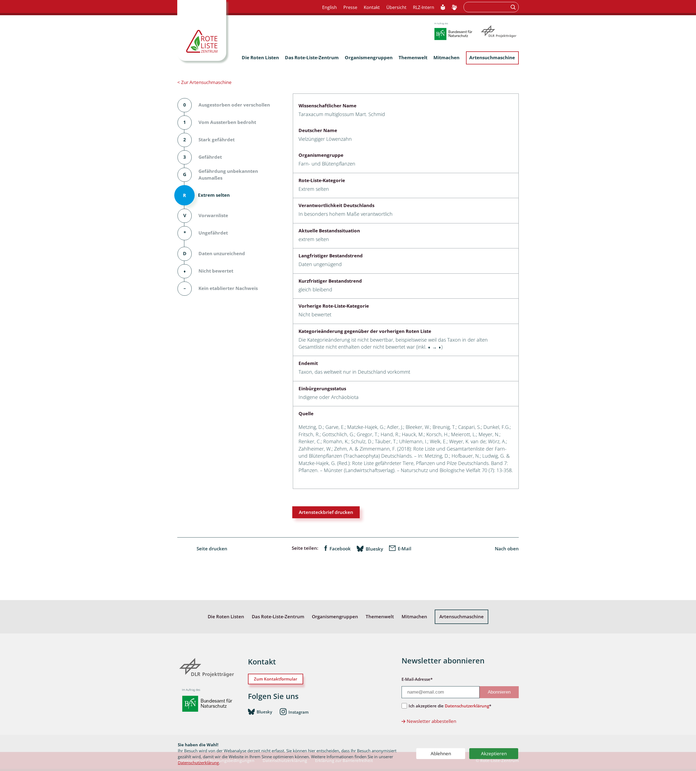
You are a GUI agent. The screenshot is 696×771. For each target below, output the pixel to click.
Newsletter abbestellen (431, 721)
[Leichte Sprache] (443, 7)
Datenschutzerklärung (198, 762)
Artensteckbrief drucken (326, 512)
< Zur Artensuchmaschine (204, 82)
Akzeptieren (494, 753)
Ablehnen (441, 753)
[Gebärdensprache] (454, 7)
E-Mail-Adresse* (417, 679)
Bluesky (374, 549)
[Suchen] (513, 7)
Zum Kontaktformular (275, 679)
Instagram (298, 712)
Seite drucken (212, 548)
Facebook (340, 548)
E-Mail (404, 548)
